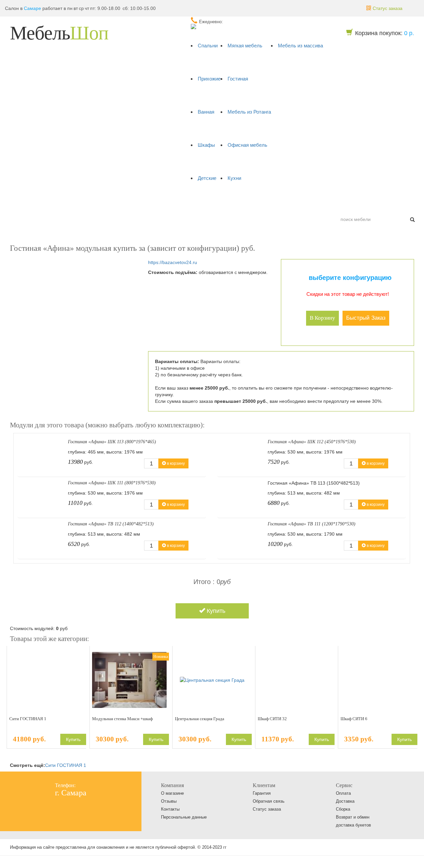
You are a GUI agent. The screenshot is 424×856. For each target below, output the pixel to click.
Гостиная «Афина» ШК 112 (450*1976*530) (312, 441)
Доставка (65, 203)
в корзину (322, 318)
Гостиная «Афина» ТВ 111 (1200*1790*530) (311, 523)
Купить (215, 611)
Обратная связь (269, 801)
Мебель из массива (300, 45)
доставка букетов (353, 825)
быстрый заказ (366, 318)
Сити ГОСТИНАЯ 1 (27, 718)
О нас (19, 203)
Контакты (91, 203)
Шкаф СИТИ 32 (272, 718)
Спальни (208, 45)
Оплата (40, 203)
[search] (412, 219)
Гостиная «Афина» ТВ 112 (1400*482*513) (111, 523)
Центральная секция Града (199, 718)
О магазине (172, 793)
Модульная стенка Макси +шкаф (122, 718)
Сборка (343, 809)
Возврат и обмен (352, 817)
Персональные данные (184, 817)
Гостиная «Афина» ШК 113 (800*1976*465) (112, 441)
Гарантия (262, 793)
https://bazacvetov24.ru (172, 262)
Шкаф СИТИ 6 (354, 718)
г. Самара (70, 792)
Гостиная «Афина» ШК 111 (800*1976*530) (112, 482)
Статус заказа (267, 809)
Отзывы (169, 801)
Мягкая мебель (245, 45)
